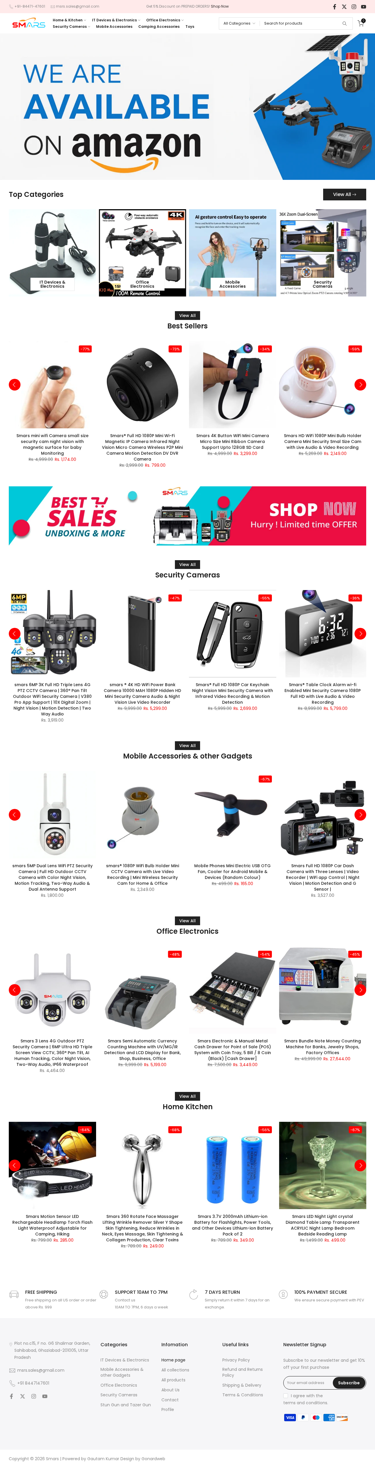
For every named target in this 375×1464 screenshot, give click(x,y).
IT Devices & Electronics (114, 20)
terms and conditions (305, 1403)
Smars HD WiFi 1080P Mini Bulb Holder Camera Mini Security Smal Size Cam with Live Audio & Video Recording (323, 441)
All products (173, 1380)
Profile (167, 1409)
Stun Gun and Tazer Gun (125, 1405)
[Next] (360, 385)
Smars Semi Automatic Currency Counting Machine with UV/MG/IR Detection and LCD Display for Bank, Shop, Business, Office (142, 1049)
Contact (170, 1400)
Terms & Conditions (242, 1395)
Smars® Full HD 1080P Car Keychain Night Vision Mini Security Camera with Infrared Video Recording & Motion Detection (232, 693)
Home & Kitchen (68, 20)
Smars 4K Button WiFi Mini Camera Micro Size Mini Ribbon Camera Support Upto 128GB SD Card (232, 441)
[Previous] (15, 385)
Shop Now (220, 6)
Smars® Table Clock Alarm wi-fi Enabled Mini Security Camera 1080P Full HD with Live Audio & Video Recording (322, 693)
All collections (175, 1370)
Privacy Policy (236, 1360)
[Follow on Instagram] (354, 6)
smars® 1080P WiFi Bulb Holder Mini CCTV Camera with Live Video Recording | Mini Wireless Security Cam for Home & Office (142, 874)
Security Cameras (70, 26)
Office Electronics (163, 20)
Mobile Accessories (114, 26)
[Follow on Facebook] (334, 6)
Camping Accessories (159, 26)
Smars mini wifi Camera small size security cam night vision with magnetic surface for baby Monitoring (52, 444)
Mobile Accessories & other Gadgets (122, 1372)
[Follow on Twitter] (344, 6)
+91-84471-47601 (29, 6)
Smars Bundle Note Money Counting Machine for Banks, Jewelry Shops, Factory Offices (322, 1047)
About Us (170, 1390)
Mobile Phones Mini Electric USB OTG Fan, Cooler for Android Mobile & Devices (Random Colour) (232, 871)
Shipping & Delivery (241, 1385)
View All (342, 194)
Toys (189, 26)
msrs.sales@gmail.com (77, 6)
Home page (173, 1360)
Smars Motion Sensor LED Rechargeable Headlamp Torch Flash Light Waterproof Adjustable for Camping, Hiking (52, 1225)
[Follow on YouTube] (363, 6)
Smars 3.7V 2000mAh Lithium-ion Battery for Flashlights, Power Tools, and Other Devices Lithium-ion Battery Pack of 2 (232, 1225)
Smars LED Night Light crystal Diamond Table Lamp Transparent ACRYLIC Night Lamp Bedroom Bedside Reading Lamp (322, 1225)
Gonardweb (153, 1459)
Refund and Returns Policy (242, 1372)
